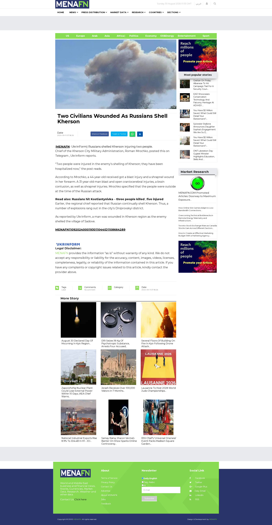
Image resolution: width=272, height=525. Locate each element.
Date (60, 132)
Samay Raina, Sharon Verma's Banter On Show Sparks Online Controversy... (119, 441)
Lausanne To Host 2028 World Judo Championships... (158, 389)
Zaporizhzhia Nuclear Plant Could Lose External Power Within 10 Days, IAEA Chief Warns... (77, 392)
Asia (107, 36)
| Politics (133, 36)
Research (137, 12)
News (72, 12)
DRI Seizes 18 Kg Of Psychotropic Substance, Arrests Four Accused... (115, 343)
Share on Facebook (99, 134)
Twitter (198, 482)
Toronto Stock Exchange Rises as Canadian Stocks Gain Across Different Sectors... (198, 226)
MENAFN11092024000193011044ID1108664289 (90, 229)
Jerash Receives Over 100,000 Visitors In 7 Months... (118, 389)
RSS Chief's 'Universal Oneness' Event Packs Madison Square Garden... (158, 441)
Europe (80, 36)
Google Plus (201, 486)
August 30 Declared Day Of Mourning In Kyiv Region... (77, 342)
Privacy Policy (108, 482)
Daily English (150, 478)
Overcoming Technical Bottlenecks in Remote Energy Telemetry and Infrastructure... (195, 218)
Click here (80, 499)
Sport (204, 36)
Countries (155, 12)
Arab (94, 36)
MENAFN (63, 146)
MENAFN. (77, 519)
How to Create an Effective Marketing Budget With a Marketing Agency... (195, 234)
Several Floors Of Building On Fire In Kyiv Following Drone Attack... (158, 343)
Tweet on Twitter (119, 134)
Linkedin (199, 495)
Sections (172, 12)
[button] (207, 3)
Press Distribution (93, 12)
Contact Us (106, 486)
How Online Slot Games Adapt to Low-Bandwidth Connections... (196, 209)
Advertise (105, 491)
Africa (120, 36)
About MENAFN (109, 495)
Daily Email (200, 491)
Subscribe (149, 498)
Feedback (106, 503)
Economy (151, 36)
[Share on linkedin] (140, 134)
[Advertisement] (137, 23)
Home (60, 12)
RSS (197, 499)
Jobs (103, 499)
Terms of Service (109, 478)
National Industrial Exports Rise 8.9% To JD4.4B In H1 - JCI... (79, 439)
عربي (199, 3)
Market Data (118, 12)
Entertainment (182, 36)
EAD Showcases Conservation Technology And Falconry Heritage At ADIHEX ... (203, 100)
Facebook (200, 478)
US (64, 36)
